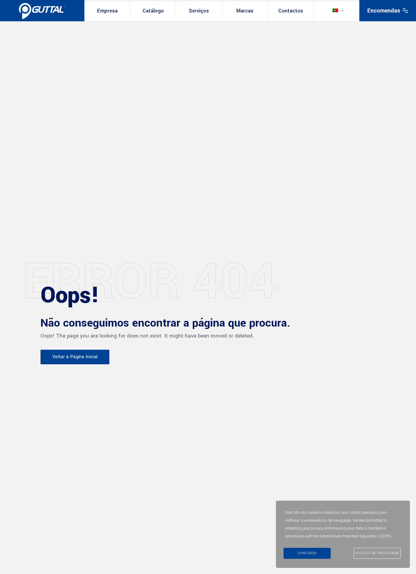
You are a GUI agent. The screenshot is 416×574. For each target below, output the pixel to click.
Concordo (307, 553)
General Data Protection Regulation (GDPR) (355, 536)
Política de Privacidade (377, 553)
